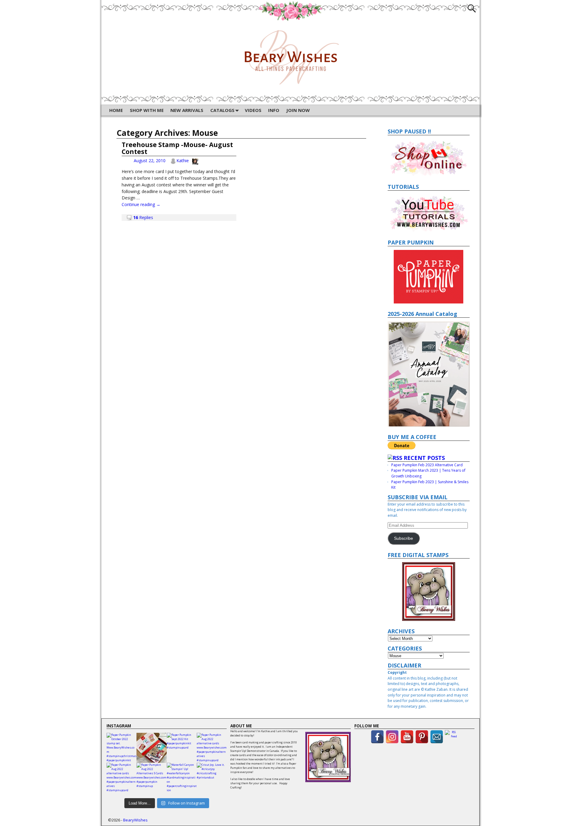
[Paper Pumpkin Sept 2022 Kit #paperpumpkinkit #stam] (182, 748)
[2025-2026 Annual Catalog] (429, 374)
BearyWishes (135, 820)
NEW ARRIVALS (186, 110)
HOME (116, 110)
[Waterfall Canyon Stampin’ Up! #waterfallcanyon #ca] (182, 778)
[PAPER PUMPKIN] (429, 276)
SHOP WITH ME (147, 110)
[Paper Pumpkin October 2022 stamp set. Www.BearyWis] (121, 748)
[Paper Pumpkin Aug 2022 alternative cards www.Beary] (212, 748)
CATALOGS (222, 110)
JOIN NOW (298, 110)
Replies (143, 217)
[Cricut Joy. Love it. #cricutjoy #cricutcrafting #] (212, 778)
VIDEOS (253, 110)
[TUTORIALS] (429, 213)
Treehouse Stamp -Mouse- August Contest (177, 148)
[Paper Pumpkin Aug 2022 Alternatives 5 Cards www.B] (151, 778)
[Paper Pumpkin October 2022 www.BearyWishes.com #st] (151, 748)
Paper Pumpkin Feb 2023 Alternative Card (427, 464)
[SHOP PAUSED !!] (429, 157)
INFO (273, 110)
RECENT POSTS (424, 457)
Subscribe (403, 538)
